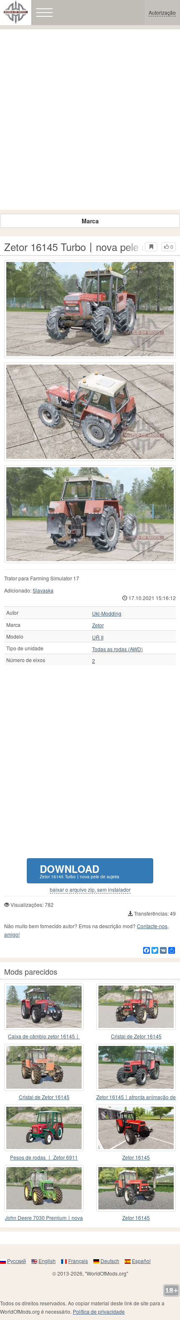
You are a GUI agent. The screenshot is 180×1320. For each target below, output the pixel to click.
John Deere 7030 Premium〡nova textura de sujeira (44, 1218)
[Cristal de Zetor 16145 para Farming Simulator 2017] (136, 1007)
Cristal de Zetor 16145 (136, 1036)
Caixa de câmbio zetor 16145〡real (44, 1036)
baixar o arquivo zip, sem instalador (90, 889)
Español (141, 1260)
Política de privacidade (99, 1311)
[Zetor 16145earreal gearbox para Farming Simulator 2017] (44, 1007)
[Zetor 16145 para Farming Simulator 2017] (136, 1128)
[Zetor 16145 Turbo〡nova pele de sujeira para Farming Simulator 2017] (90, 309)
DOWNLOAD (79, 871)
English (47, 1260)
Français (78, 1260)
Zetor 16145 (136, 1157)
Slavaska (43, 590)
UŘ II (97, 637)
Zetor (98, 625)
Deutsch (109, 1260)
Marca (90, 221)
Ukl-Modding (106, 613)
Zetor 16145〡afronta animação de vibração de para (136, 1097)
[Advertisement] (90, 119)
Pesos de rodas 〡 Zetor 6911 (44, 1157)
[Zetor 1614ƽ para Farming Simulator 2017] (136, 1188)
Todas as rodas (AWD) (117, 649)
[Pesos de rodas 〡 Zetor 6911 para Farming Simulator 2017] (44, 1128)
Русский (16, 1260)
